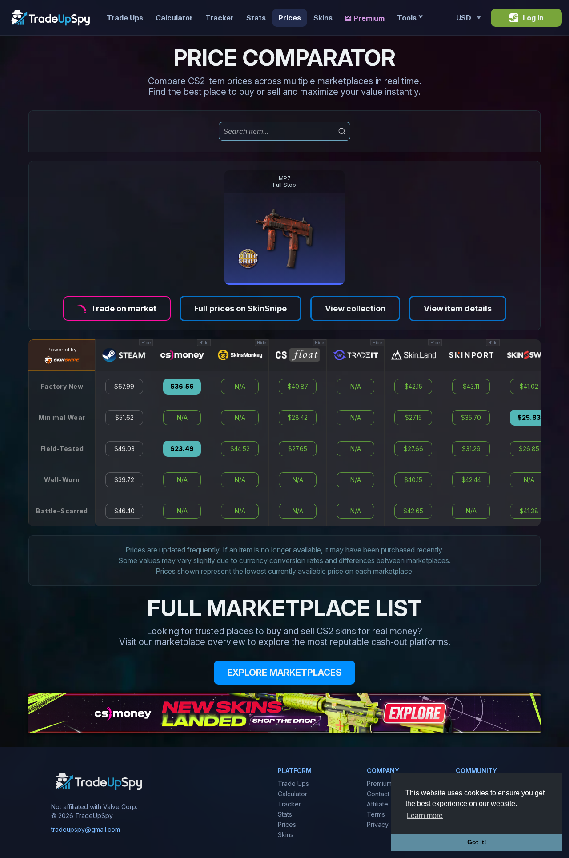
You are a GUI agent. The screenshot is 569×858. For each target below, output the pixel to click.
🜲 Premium (365, 18)
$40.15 (413, 479)
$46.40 (124, 511)
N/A (182, 417)
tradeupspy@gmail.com (85, 829)
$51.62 (124, 417)
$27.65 (297, 448)
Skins (323, 17)
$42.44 (471, 479)
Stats (256, 17)
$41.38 (529, 511)
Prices (289, 17)
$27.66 (413, 448)
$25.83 (529, 417)
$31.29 (471, 448)
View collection (355, 308)
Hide (146, 342)
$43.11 (471, 386)
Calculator (174, 17)
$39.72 (124, 479)
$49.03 (124, 448)
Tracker (219, 17)
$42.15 (413, 386)
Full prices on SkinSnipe (240, 308)
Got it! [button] (476, 842)
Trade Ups (125, 17)
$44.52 (240, 448)
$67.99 (124, 386)
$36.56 (182, 386)
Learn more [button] (425, 815)
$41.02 (529, 386)
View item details (458, 308)
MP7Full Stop (284, 181)
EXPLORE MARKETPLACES (284, 672)
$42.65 (413, 511)
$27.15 (413, 417)
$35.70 (471, 417)
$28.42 (298, 417)
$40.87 (298, 386)
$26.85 (529, 448)
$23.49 (182, 448)
